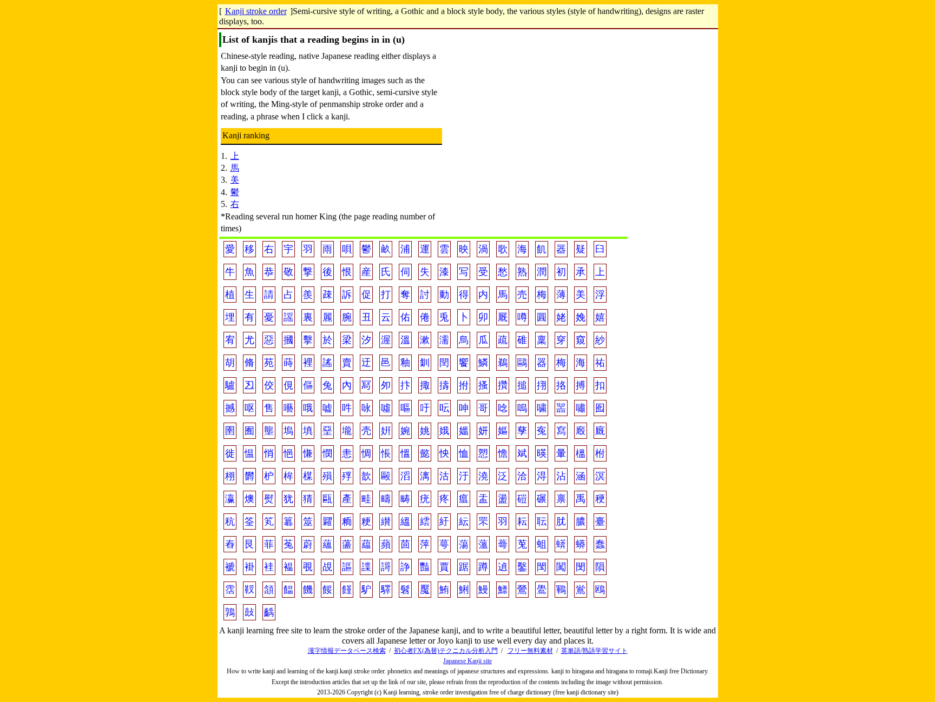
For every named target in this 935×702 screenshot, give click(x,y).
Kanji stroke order (256, 11)
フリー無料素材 (530, 650)
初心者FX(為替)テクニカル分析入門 (446, 650)
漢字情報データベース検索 (347, 650)
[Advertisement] (535, 140)
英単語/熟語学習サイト (594, 650)
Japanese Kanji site (467, 661)
